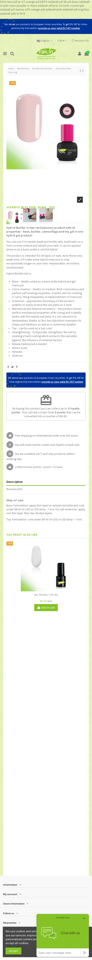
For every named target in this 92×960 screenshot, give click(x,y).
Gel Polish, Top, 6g (46, 594)
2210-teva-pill (8, 1)
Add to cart (48, 607)
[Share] (8, 367)
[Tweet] (12, 367)
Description (14, 481)
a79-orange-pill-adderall (40, 9)
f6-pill (67, 1)
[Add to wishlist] (43, 590)
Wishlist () (81, 40)
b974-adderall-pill (51, 1)
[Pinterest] (17, 367)
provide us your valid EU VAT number (59, 28)
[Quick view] (49, 590)
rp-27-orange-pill (29, 1)
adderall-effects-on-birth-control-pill (61, 5)
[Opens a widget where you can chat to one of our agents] (63, 935)
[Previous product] (81, 70)
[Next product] (83, 70)
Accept (13, 950)
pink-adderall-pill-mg (69, 9)
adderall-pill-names (12, 9)
